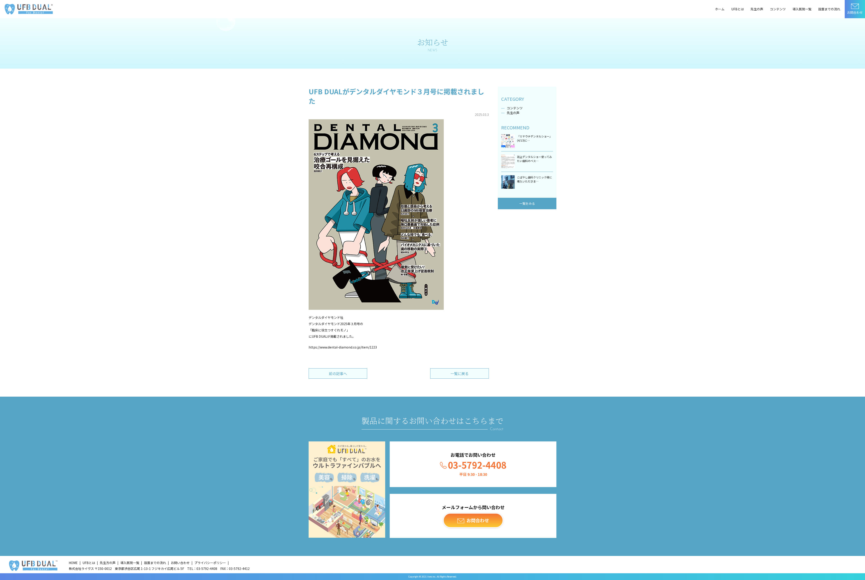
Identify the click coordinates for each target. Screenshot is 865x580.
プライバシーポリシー (210, 562)
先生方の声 (108, 562)
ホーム (719, 9)
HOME (73, 562)
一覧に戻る (460, 373)
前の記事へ (338, 373)
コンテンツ (778, 9)
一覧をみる (527, 203)
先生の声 (757, 9)
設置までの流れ (829, 9)
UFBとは (737, 9)
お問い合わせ (180, 562)
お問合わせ (855, 12)
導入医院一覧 (801, 9)
